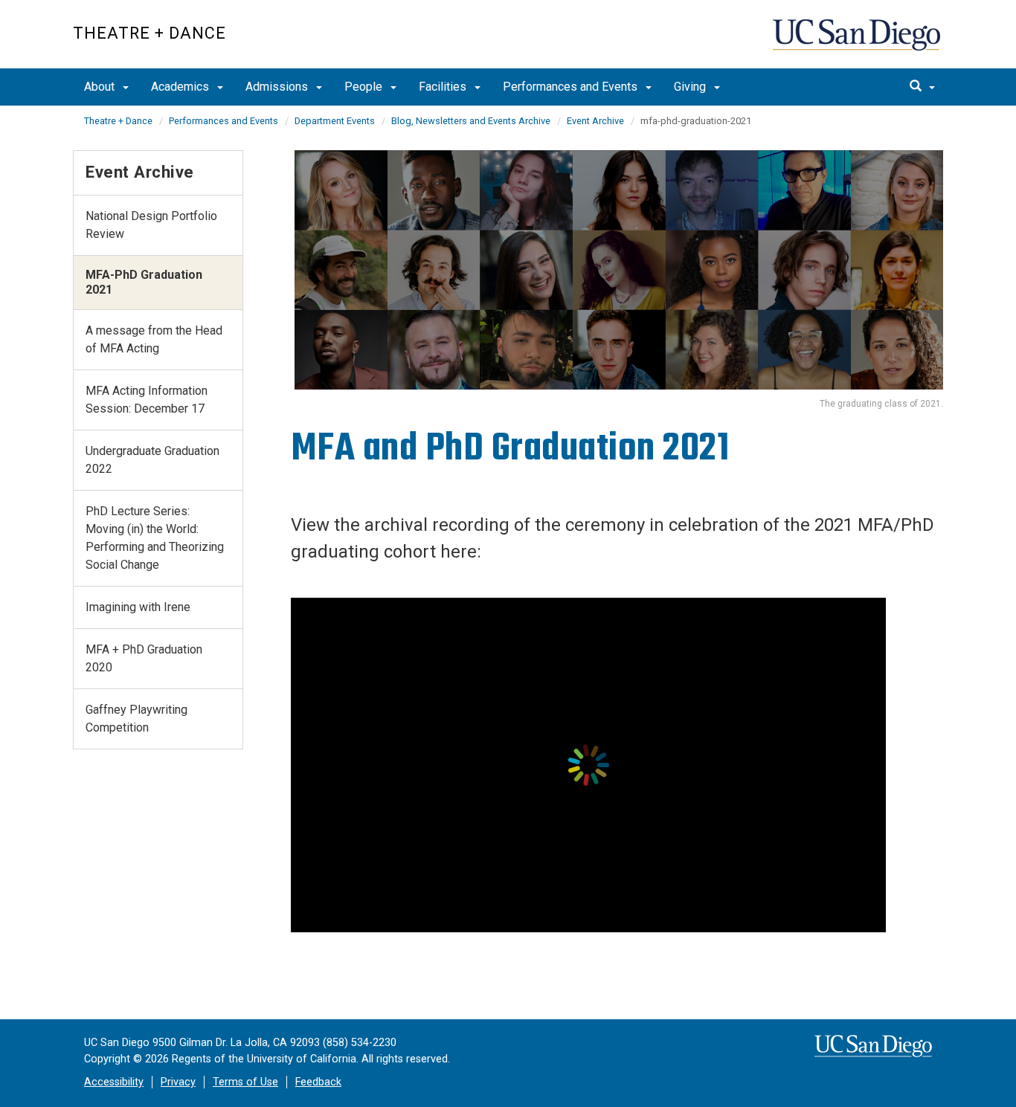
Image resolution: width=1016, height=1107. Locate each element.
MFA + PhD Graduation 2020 (144, 658)
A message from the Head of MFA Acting (154, 339)
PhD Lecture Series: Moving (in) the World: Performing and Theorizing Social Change (155, 538)
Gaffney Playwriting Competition (136, 719)
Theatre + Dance (149, 33)
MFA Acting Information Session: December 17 (147, 400)
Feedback (318, 1082)
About (101, 87)
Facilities (444, 87)
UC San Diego (858, 42)
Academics (181, 87)
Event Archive (595, 120)
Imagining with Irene (138, 607)
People (364, 87)
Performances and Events (571, 87)
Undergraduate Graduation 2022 (152, 460)
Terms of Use (245, 1082)
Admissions (278, 87)
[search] (922, 87)
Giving (691, 87)
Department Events (335, 120)
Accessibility (114, 1082)
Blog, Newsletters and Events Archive (470, 120)
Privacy (178, 1082)
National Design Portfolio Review (151, 225)
